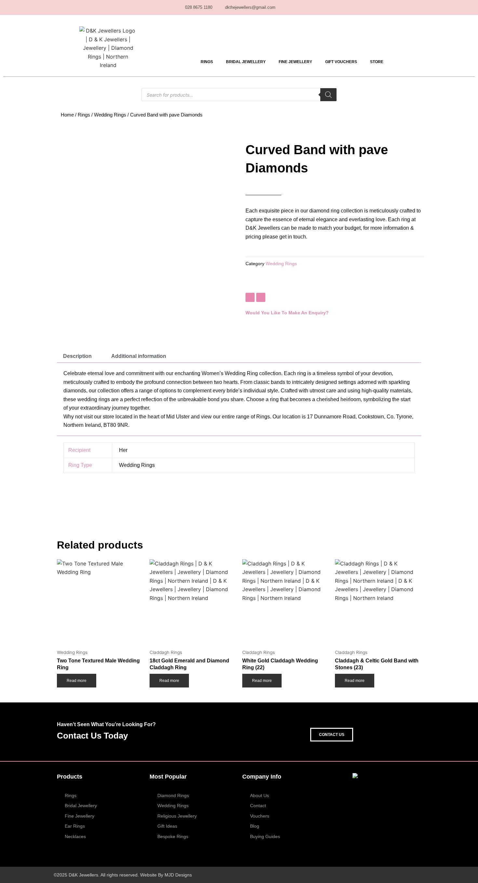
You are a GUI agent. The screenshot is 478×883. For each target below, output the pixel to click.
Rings (207, 62)
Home (67, 114)
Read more (76, 680)
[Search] (328, 94)
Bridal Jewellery (246, 62)
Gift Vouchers (341, 62)
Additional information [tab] (138, 356)
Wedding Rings (110, 114)
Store (376, 62)
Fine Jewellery (295, 62)
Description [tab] (77, 356)
